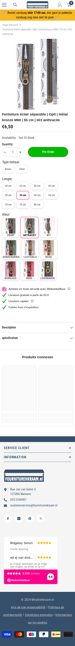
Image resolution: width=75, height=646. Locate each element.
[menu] (4, 4)
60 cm (37, 195)
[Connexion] (60, 5)
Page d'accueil (10, 24)
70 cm (8, 204)
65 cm (51, 195)
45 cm (51, 185)
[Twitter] (41, 518)
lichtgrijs (30, 256)
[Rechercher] (15, 4)
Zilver (22, 169)
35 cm (22, 185)
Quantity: (7, 144)
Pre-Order (48, 152)
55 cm (23, 195)
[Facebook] (8, 518)
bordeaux (11, 278)
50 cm (8, 195)
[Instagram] (19, 518)
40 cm (37, 185)
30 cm (8, 185)
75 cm (22, 204)
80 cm (37, 204)
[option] (37, 74)
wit (49, 235)
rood (29, 278)
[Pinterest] (30, 518)
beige (48, 256)
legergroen (47, 278)
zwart (10, 235)
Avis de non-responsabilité (28, 607)
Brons (8, 169)
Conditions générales (38, 615)
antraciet (29, 235)
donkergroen (11, 256)
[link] (19, 415)
